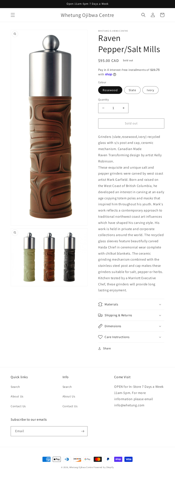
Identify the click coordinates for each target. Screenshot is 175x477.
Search (15, 387)
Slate (132, 90)
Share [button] (107, 348)
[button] (13, 15)
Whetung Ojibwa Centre (81, 467)
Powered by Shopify (103, 467)
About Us (17, 396)
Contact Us (18, 406)
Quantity (103, 99)
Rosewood (110, 90)
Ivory (150, 90)
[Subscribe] (82, 431)
